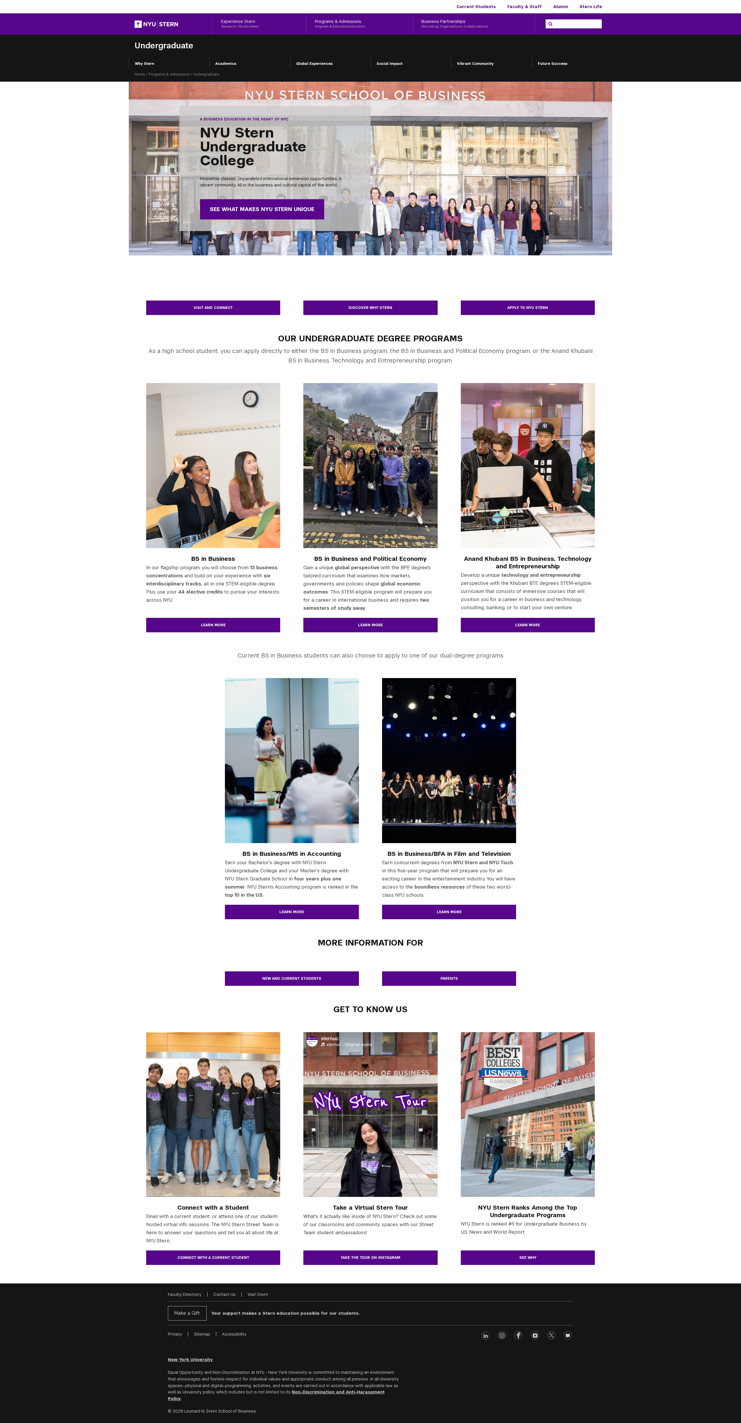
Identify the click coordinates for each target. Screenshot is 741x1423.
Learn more (213, 625)
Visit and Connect (213, 307)
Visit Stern (257, 1294)
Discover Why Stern (370, 307)
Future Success (552, 63)
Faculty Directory (184, 1294)
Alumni (560, 6)
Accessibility (234, 1334)
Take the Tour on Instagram (370, 1257)
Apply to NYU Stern (527, 307)
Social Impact (390, 63)
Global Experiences (314, 63)
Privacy (175, 1334)
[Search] (551, 24)
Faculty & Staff (524, 6)
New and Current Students (291, 978)
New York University (190, 1359)
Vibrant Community (475, 63)
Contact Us (224, 1294)
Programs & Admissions (169, 74)
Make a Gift (187, 1313)
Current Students (476, 6)
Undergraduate (164, 46)
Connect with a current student (213, 1257)
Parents (449, 978)
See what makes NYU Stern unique (262, 209)
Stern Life (590, 6)
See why (527, 1257)
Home (140, 74)
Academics (225, 63)
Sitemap (202, 1334)
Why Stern (144, 63)
